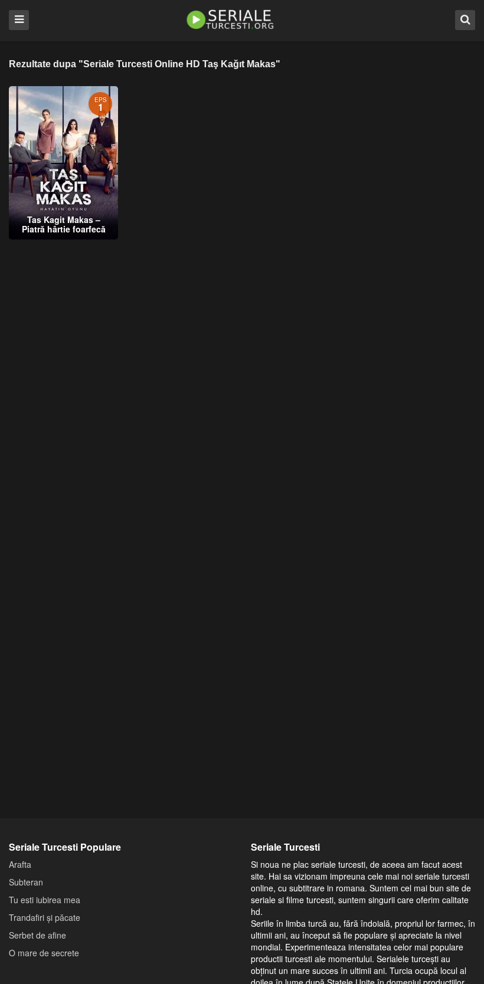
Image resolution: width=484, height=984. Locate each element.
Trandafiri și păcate (44, 917)
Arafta (20, 864)
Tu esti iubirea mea (44, 900)
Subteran (26, 882)
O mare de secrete (44, 953)
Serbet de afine (37, 935)
